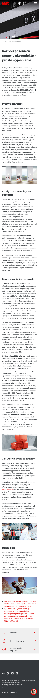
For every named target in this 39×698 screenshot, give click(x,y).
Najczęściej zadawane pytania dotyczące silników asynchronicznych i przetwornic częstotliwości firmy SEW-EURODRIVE (20, 603)
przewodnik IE (7, 489)
